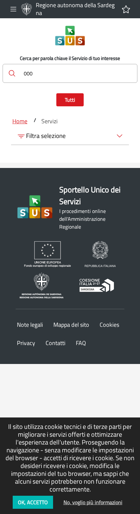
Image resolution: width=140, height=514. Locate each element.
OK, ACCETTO (33, 502)
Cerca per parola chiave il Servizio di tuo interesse (70, 58)
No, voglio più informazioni (92, 502)
